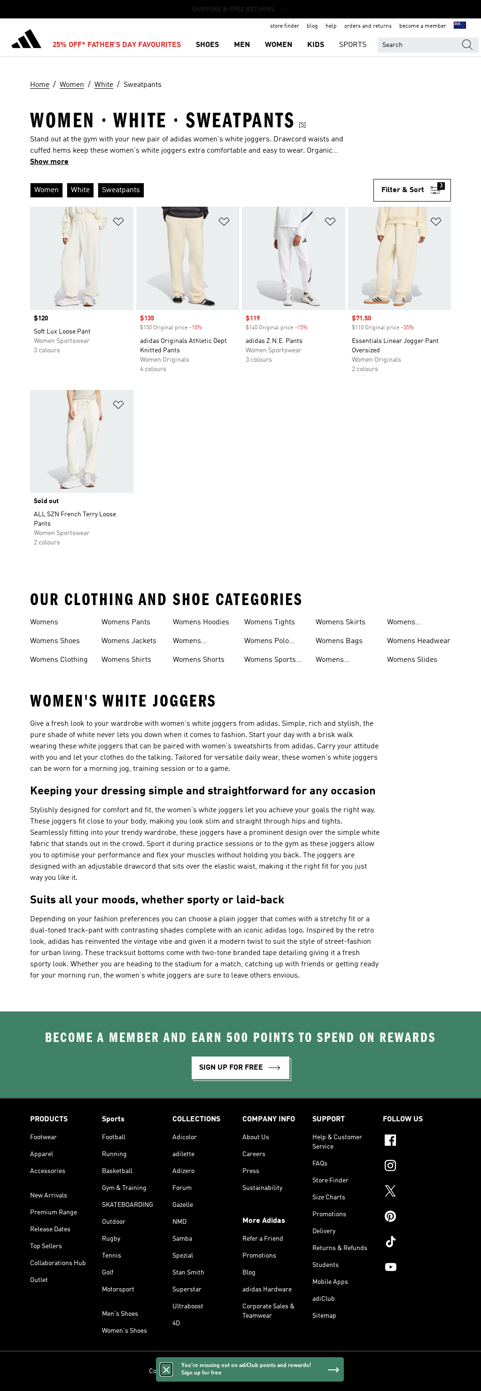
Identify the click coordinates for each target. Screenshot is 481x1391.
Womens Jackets (128, 641)
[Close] (166, 1369)
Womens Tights (269, 622)
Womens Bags (339, 641)
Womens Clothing (59, 660)
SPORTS (352, 45)
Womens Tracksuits (190, 642)
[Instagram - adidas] (417, 1167)
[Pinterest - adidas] (417, 1217)
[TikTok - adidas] (417, 1243)
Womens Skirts (340, 622)
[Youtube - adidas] (417, 1268)
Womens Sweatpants (406, 623)
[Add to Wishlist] (118, 223)
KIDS (315, 45)
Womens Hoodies (201, 622)
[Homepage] (26, 40)
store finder (284, 26)
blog (312, 26)
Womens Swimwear (333, 661)
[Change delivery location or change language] (460, 26)
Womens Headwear (418, 641)
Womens (44, 622)
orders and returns (368, 26)
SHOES (207, 45)
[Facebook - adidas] (417, 1141)
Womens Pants (125, 622)
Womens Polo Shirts (266, 642)
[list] (201, 190)
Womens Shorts (199, 660)
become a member (422, 26)
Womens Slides (412, 660)
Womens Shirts (126, 660)
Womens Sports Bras (270, 661)
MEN (242, 45)
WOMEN (278, 45)
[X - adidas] (417, 1192)
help (331, 26)
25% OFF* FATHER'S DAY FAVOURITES (117, 45)
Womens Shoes (55, 641)
